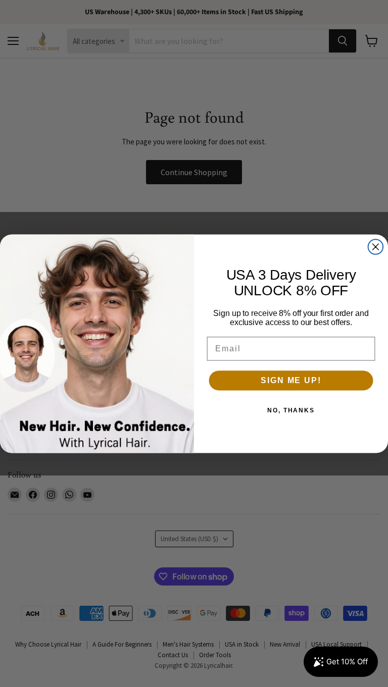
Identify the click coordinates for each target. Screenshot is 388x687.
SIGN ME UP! (291, 380)
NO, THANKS (291, 410)
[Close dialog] (375, 246)
